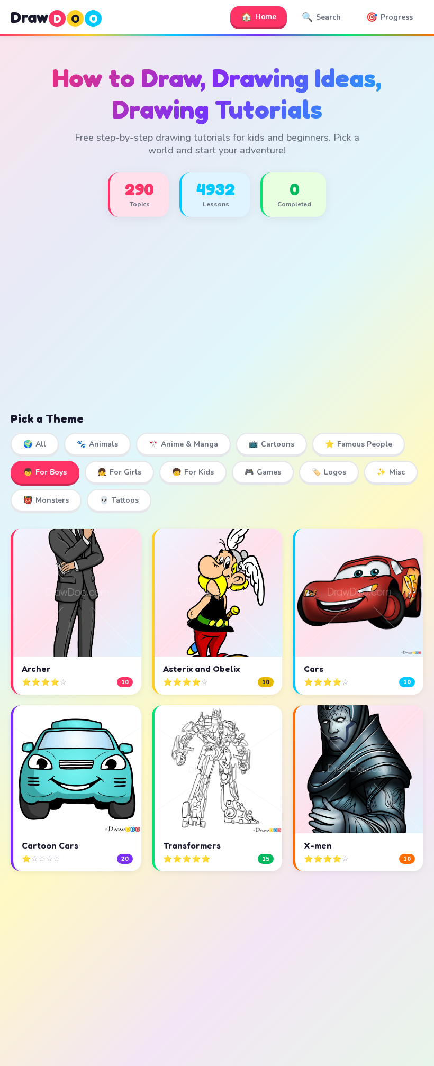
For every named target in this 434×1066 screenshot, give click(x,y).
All (34, 444)
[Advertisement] (217, 325)
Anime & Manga (183, 444)
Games (263, 472)
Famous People (358, 444)
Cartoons (271, 444)
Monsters (46, 500)
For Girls (119, 472)
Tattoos (119, 500)
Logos (329, 472)
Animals (97, 444)
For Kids (193, 472)
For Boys (45, 472)
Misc (391, 472)
